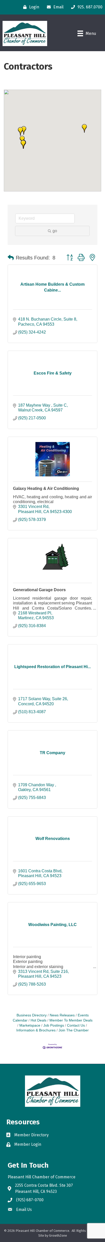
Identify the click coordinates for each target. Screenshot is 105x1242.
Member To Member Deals (71, 1020)
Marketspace (29, 1025)
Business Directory (32, 1015)
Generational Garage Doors (39, 590)
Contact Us (76, 1025)
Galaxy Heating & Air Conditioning (46, 488)
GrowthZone (58, 1235)
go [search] (54, 231)
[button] (20, 131)
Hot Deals (38, 1020)
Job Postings (53, 1025)
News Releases (62, 1015)
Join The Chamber (74, 1030)
